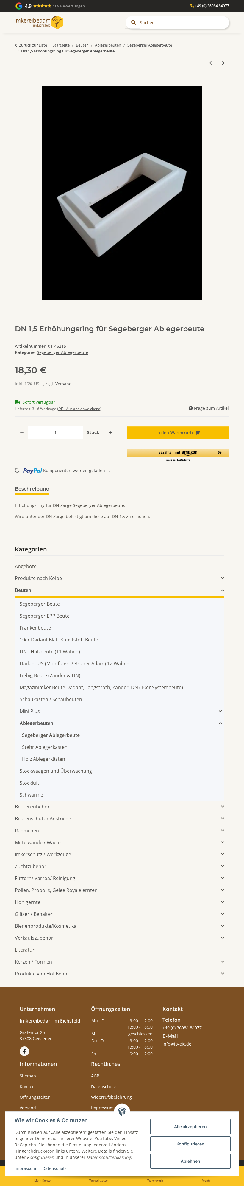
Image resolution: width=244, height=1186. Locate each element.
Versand (63, 383)
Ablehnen (190, 1161)
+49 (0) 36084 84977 (211, 5)
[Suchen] (132, 22)
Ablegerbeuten (36, 723)
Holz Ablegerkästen (43, 759)
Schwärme (31, 794)
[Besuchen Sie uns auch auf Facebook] (24, 1051)
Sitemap (28, 1076)
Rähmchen (27, 830)
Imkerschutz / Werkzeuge (43, 854)
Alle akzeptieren (190, 1126)
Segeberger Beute (40, 604)
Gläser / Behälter (34, 914)
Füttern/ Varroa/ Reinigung (45, 878)
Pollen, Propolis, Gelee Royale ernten (56, 890)
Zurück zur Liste (33, 45)
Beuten (23, 590)
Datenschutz (54, 1168)
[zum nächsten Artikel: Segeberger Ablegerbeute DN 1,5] (223, 62)
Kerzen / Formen (33, 961)
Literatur (25, 950)
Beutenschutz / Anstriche (43, 818)
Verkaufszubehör (34, 938)
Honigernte (27, 902)
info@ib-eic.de (176, 1044)
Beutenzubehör (32, 806)
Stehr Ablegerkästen (45, 747)
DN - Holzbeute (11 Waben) (50, 651)
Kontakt (27, 1086)
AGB (95, 1076)
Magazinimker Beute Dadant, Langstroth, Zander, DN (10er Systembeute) (101, 687)
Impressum (25, 1168)
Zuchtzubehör (30, 866)
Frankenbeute (35, 627)
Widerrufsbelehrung (111, 1097)
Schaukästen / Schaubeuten (51, 699)
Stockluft (29, 783)
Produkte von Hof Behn (41, 973)
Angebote (26, 566)
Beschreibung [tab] (32, 489)
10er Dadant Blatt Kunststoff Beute (59, 639)
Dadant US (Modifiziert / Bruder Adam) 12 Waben (74, 663)
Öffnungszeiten (35, 1097)
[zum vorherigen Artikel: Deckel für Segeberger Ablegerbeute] (211, 62)
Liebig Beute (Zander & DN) (50, 675)
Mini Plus (30, 711)
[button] (178, 455)
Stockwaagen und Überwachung (56, 771)
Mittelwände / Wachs (38, 842)
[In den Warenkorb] (19, 82)
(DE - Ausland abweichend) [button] (79, 408)
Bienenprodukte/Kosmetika (45, 926)
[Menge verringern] (22, 432)
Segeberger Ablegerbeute (62, 352)
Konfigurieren (190, 1143)
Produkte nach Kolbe (38, 578)
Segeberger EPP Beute (45, 616)
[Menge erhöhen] (110, 432)
